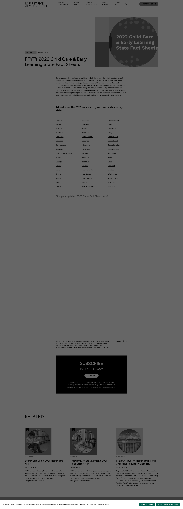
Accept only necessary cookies (168, 504)
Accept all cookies (147, 504)
